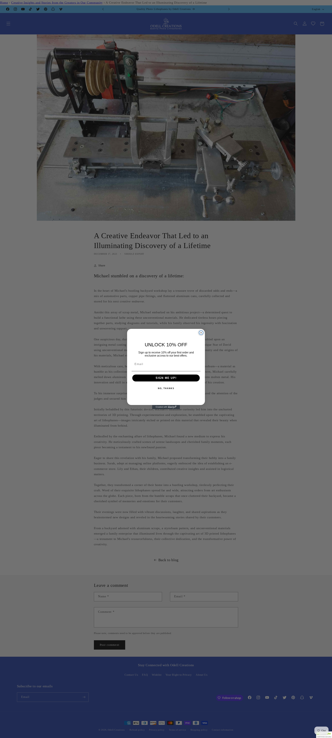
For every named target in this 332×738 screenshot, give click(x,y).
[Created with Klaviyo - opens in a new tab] (166, 407)
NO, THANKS (166, 388)
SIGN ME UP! (166, 377)
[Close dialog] (201, 333)
